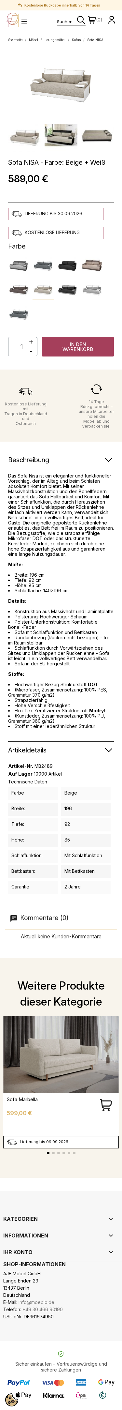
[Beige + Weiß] (43, 288)
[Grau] (18, 264)
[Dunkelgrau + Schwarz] (67, 288)
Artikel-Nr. (20, 766)
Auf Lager (20, 774)
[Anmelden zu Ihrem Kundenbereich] (111, 20)
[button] (78, 346)
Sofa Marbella (22, 1099)
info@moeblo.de (36, 1302)
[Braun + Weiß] (18, 288)
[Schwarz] (67, 264)
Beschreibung (28, 460)
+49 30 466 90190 (42, 1309)
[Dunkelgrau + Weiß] (18, 313)
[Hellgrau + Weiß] (91, 288)
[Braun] (91, 264)
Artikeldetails (27, 750)
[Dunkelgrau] (43, 264)
